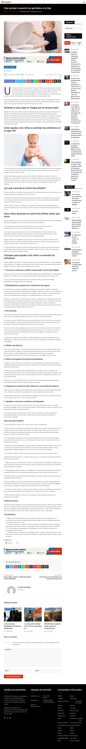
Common (79, 43)
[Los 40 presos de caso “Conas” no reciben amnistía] (67, 234)
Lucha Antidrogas (75, 725)
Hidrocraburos (62, 716)
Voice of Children (13, 11)
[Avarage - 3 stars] (7, 642)
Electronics (61, 710)
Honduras (72, 716)
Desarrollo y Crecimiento (78, 702)
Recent (67, 43)
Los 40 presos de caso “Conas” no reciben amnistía (76, 239)
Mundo (60, 728)
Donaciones (34, 700)
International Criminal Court (76, 719)
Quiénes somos (35, 696)
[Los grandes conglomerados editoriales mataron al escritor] (67, 261)
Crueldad (60, 698)
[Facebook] (7, 566)
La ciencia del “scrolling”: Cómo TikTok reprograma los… (33, 626)
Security (72, 733)
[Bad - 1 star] (4, 642)
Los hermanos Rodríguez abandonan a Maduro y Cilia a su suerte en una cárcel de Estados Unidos (76, 150)
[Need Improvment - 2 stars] (6, 642)
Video (59, 741)
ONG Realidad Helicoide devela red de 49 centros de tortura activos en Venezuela (76, 133)
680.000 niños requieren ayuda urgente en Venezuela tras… (52, 626)
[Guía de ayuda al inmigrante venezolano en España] (67, 248)
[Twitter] (11, 566)
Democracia (73, 698)
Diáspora (60, 705)
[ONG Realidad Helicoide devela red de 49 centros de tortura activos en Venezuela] (67, 128)
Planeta (60, 730)
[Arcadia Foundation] (22, 74)
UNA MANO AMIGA (63, 738)
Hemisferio (73, 713)
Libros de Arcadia (62, 722)
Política (72, 730)
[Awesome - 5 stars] (10, 642)
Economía (73, 708)
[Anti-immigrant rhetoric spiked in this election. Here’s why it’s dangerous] (67, 218)
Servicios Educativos (63, 735)
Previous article (9, 575)
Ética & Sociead (74, 710)
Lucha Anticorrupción (76, 722)
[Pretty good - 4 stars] (9, 642)
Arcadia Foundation (24, 587)
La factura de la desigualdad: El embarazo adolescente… (12, 626)
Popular (73, 43)
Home (6, 11)
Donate (60, 708)
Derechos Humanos (63, 701)
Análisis (60, 696)
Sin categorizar (74, 735)
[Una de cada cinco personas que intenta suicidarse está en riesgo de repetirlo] (67, 193)
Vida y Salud (73, 738)
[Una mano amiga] (67, 209)
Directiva (72, 705)
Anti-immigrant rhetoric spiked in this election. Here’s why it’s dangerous (76, 224)
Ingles (59, 718)
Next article (58, 575)
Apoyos (72, 696)
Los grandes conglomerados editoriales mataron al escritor (77, 266)
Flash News (61, 713)
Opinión (72, 728)
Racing (59, 733)
